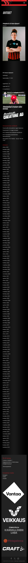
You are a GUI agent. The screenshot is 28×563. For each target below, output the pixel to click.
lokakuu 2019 (6, 329)
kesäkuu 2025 (6, 178)
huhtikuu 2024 (6, 209)
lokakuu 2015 (6, 436)
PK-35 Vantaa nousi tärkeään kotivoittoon (12, 132)
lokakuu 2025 (6, 169)
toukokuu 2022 (6, 260)
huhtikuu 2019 (6, 342)
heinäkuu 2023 (6, 229)
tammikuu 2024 (6, 216)
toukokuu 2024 (6, 207)
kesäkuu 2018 (6, 365)
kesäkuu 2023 (6, 231)
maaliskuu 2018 (6, 371)
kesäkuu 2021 (6, 285)
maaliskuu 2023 (6, 238)
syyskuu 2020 (6, 305)
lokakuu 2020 (6, 302)
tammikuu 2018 (6, 376)
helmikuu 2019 (6, 347)
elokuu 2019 (5, 333)
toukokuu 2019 (6, 340)
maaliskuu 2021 (6, 291)
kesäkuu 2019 (6, 338)
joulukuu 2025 (6, 165)
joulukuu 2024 (6, 191)
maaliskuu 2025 (6, 185)
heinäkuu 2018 (6, 362)
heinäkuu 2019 (6, 336)
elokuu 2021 (5, 280)
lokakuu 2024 (6, 196)
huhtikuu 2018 (6, 369)
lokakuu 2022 (6, 249)
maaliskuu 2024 (6, 211)
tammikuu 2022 (6, 269)
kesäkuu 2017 (6, 391)
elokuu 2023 (5, 227)
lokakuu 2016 (6, 409)
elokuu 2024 (5, 200)
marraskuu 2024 (6, 194)
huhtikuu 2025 (6, 182)
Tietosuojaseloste (7, 466)
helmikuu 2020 (6, 320)
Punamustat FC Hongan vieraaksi (10, 130)
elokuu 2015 (5, 440)
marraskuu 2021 (6, 274)
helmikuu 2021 (6, 294)
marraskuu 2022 (6, 247)
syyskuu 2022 (6, 251)
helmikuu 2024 (6, 214)
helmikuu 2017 (6, 400)
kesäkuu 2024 (6, 205)
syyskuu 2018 (6, 358)
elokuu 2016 (5, 414)
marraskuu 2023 (6, 220)
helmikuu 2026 (6, 160)
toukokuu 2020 (6, 314)
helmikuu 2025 (6, 187)
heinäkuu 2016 (6, 416)
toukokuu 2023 (6, 234)
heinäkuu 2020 (6, 309)
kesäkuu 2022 (6, 258)
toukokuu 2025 (6, 180)
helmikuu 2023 (6, 240)
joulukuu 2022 (6, 245)
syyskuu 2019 (6, 331)
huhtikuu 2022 (6, 262)
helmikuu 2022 (6, 267)
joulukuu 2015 (6, 431)
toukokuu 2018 (6, 367)
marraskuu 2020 (6, 300)
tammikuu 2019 (6, 349)
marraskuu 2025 (6, 167)
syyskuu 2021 (6, 278)
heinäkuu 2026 (6, 149)
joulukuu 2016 (6, 405)
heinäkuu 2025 (6, 176)
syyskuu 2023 (6, 225)
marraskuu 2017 (6, 380)
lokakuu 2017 (6, 382)
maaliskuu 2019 (6, 345)
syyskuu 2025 (6, 171)
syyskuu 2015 (6, 438)
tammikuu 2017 (6, 402)
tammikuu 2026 (6, 162)
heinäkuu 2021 (6, 282)
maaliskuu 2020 (6, 318)
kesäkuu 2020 (6, 311)
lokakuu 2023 (6, 222)
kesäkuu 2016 (6, 418)
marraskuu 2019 (6, 327)
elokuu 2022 (5, 254)
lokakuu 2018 (6, 356)
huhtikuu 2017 (6, 396)
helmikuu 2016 (6, 427)
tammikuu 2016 (6, 429)
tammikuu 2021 (6, 296)
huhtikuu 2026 (6, 156)
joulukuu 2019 (6, 325)
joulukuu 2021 (6, 271)
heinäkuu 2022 (6, 256)
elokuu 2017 (5, 387)
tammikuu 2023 (6, 242)
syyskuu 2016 (6, 411)
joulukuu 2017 (6, 378)
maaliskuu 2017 (6, 398)
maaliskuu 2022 (6, 265)
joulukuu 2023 (6, 218)
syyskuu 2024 (6, 198)
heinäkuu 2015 (6, 442)
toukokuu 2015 (6, 447)
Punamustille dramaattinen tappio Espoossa (13, 128)
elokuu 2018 (5, 360)
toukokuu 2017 (6, 394)
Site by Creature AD (20, 561)
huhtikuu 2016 (6, 422)
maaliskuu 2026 (6, 158)
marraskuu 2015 (6, 433)
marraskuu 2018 (6, 354)
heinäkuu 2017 (6, 389)
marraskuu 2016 (6, 407)
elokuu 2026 (5, 147)
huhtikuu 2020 (6, 316)
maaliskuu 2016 (6, 425)
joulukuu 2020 (6, 298)
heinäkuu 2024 (6, 202)
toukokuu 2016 (6, 420)
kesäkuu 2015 (6, 445)
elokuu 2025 (5, 174)
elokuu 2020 (5, 307)
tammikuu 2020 (6, 322)
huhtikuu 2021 (6, 289)
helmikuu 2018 (6, 374)
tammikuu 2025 (6, 189)
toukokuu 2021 (6, 287)
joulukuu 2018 (6, 351)
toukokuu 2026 (6, 154)
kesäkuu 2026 (6, 151)
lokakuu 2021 (6, 276)
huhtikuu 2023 (6, 236)
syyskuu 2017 (6, 385)
